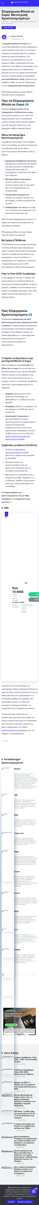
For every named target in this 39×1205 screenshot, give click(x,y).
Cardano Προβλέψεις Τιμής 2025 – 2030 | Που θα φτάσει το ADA (25, 1059)
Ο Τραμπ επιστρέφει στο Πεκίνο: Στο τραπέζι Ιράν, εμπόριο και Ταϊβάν (24, 1126)
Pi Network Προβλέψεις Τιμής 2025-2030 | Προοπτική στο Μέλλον (24, 1072)
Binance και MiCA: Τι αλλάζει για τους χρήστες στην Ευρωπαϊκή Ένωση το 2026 (25, 1086)
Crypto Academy (9, 27)
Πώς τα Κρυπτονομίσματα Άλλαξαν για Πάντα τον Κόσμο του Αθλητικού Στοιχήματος (25, 1170)
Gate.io (17, 893)
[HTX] (8, 929)
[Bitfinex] (8, 949)
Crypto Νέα (5, 21)
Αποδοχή (11, 1202)
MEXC (16, 911)
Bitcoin (6, 741)
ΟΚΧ (16, 795)
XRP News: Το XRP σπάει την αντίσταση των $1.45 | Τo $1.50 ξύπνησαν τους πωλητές (25, 1114)
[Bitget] (8, 851)
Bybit (16, 815)
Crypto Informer (17, 36)
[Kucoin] (8, 870)
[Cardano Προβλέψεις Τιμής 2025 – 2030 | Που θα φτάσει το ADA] (8, 1056)
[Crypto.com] (8, 832)
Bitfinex (17, 950)
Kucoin (17, 872)
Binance (17, 769)
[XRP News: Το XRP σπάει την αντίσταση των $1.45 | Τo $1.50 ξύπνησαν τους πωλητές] (8, 1110)
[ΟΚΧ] (6, 517)
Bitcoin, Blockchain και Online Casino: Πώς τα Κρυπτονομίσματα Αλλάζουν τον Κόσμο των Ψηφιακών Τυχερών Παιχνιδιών (24, 1100)
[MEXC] (8, 910)
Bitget (16, 852)
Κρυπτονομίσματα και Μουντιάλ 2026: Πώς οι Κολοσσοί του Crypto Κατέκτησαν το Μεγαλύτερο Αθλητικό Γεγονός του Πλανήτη (25, 1156)
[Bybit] (8, 814)
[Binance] (8, 768)
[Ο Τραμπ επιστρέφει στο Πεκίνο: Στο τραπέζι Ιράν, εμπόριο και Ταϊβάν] (8, 1123)
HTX (16, 930)
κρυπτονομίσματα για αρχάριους (14, 730)
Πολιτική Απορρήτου (25, 1202)
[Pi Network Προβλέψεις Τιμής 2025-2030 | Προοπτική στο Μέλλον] (8, 1069)
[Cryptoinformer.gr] (19, 3)
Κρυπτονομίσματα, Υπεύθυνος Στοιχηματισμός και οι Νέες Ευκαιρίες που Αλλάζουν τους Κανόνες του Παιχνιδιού (25, 1141)
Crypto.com (19, 833)
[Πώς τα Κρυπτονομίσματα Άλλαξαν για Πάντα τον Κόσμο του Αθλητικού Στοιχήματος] (8, 1168)
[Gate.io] (8, 892)
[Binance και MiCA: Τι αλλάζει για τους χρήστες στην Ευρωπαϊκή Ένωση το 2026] (8, 1081)
